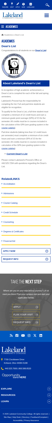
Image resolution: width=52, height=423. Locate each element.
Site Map (7, 417)
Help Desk (16, 417)
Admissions (8, 193)
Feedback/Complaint (39, 417)
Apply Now (9, 251)
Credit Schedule (10, 212)
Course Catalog (10, 203)
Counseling (8, 222)
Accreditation (9, 184)
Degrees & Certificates (13, 231)
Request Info (10, 259)
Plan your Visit (23, 314)
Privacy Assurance (31, 420)
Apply (17, 307)
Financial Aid (9, 241)
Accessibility (18, 420)
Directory (25, 417)
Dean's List (19, 35)
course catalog (8, 128)
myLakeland (14, 16)
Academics (8, 35)
